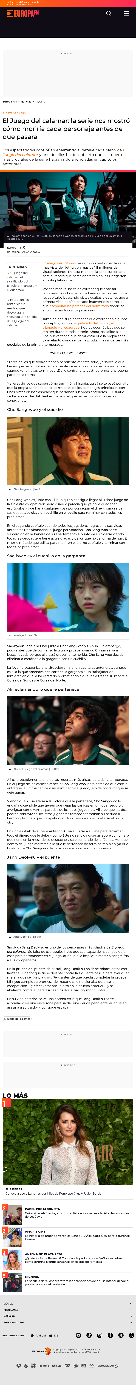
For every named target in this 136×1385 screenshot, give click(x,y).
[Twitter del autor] (23, 247)
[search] (109, 13)
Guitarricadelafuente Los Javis (23, 2)
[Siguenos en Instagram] (99, 1337)
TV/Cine (40, 101)
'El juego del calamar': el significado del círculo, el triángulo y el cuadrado (22, 281)
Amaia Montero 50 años (20, 4)
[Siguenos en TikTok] (89, 1337)
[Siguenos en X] (121, 1337)
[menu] (126, 13)
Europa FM (10, 101)
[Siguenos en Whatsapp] (131, 1337)
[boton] (100, 1303)
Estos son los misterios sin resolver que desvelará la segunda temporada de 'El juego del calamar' (22, 312)
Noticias (26, 101)
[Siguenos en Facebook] (110, 1337)
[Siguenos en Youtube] (78, 1337)
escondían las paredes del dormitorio (79, 306)
